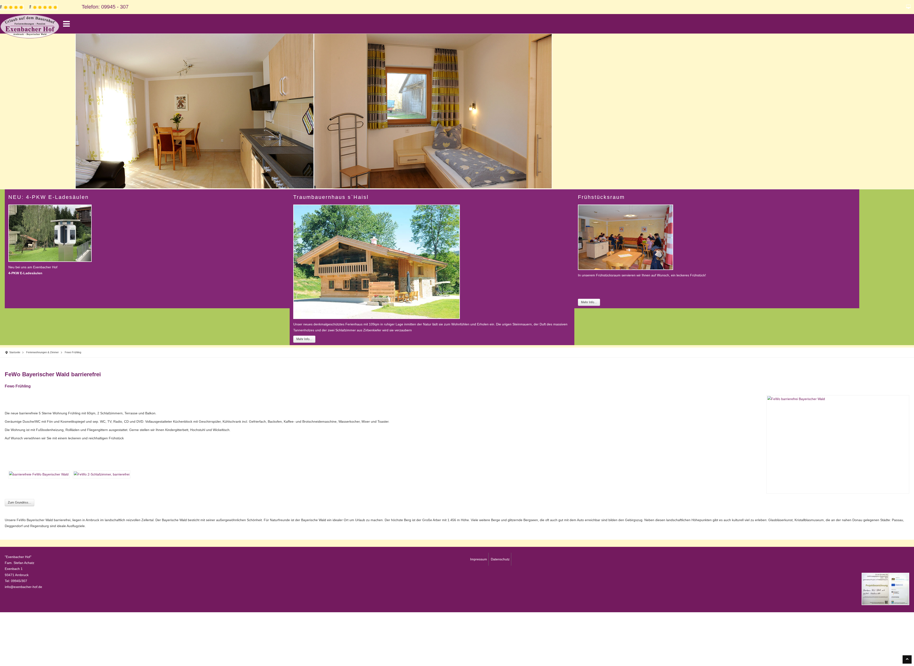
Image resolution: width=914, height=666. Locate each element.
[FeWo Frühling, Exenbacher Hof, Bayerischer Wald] (37, 476)
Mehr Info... (304, 340)
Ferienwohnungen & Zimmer (48, 353)
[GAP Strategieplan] (885, 591)
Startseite (16, 353)
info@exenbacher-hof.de (23, 589)
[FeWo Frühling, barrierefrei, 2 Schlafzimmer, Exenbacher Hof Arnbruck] (100, 476)
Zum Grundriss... (19, 505)
